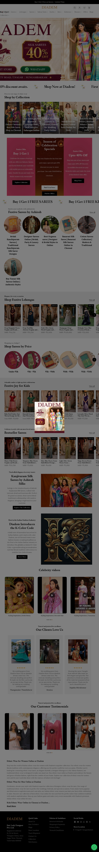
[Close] (62, 404)
